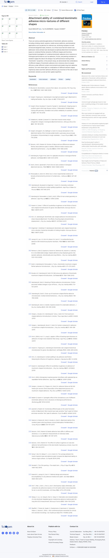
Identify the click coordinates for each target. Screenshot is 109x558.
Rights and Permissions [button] (88, 69)
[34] (30, 443)
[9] (29, 174)
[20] (30, 293)
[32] (30, 420)
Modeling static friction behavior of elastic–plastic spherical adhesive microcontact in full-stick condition (94, 87)
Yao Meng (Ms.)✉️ (88, 531)
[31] (30, 409)
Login (91, 2)
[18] (30, 273)
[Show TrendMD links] (107, 170)
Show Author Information (36, 32)
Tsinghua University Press (34, 537)
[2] (29, 97)
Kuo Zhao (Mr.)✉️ (88, 534)
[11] (30, 196)
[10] (30, 185)
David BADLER (33, 29)
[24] (30, 336)
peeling (68, 79)
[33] (30, 431)
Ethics (50, 537)
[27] (30, 366)
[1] (29, 88)
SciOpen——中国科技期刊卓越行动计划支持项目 (83, 547)
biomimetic (33, 79)
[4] (29, 119)
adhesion (53, 79)
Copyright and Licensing (55, 539)
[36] (30, 465)
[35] (30, 454)
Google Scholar (73, 93)
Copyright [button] (85, 65)
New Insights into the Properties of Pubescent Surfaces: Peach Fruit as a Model (94, 162)
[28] (30, 377)
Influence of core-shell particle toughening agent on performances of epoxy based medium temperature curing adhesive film (95, 125)
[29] (30, 386)
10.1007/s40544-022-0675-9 (92, 39)
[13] (30, 217)
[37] (30, 474)
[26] (30, 357)
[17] (30, 264)
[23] (30, 325)
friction (61, 79)
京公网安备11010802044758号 (61, 556)
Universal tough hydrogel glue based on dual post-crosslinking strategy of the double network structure (95, 104)
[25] (30, 348)
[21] (30, 305)
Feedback (72, 544)
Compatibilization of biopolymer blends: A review (95, 153)
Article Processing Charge (56, 542)
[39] (30, 497)
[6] (29, 144)
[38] (30, 486)
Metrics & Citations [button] (87, 56)
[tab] (95, 57)
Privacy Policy (52, 531)
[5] (29, 131)
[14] (30, 228)
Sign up (103, 2)
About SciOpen (31, 531)
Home (5, 6)
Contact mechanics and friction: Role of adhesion (92, 95)
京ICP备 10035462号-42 (45, 556)
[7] (29, 155)
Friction (11, 6)
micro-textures (43, 79)
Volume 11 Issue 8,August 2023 (87, 34)
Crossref (64, 93)
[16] (30, 250)
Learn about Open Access (34, 534)
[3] (29, 106)
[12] (30, 205)
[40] (30, 508)
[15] (30, 239)
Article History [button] (86, 60)
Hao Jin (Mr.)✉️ (87, 537)
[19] (30, 282)
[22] (30, 314)
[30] (30, 397)
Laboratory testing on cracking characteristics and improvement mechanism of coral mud (94, 136)
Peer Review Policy (54, 534)
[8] (29, 165)
